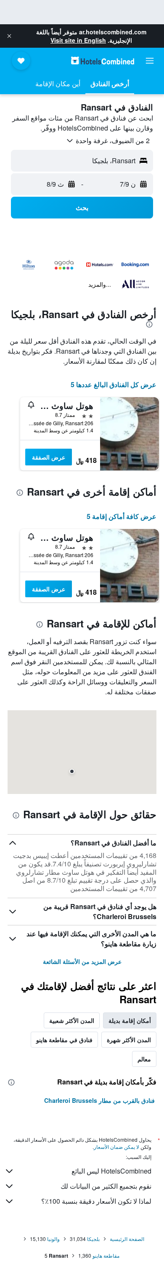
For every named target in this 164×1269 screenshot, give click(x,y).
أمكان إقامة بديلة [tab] (129, 1020)
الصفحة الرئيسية (127, 1238)
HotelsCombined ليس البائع (111, 1171)
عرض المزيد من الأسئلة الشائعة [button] (82, 961)
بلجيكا (93, 1238)
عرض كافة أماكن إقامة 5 (121, 516)
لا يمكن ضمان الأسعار (116, 1146)
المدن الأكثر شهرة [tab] (129, 1039)
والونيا (53, 1238)
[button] (9, 36)
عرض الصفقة (48, 457)
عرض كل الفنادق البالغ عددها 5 (113, 384)
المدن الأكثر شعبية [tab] (71, 1020)
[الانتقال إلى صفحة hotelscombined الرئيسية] (102, 60)
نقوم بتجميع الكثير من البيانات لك (106, 1186)
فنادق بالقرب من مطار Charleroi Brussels (99, 1100)
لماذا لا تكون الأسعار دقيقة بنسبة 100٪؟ (96, 1201)
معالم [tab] (144, 1059)
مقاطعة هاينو (106, 1255)
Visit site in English (78, 40)
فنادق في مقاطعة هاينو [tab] (64, 1039)
